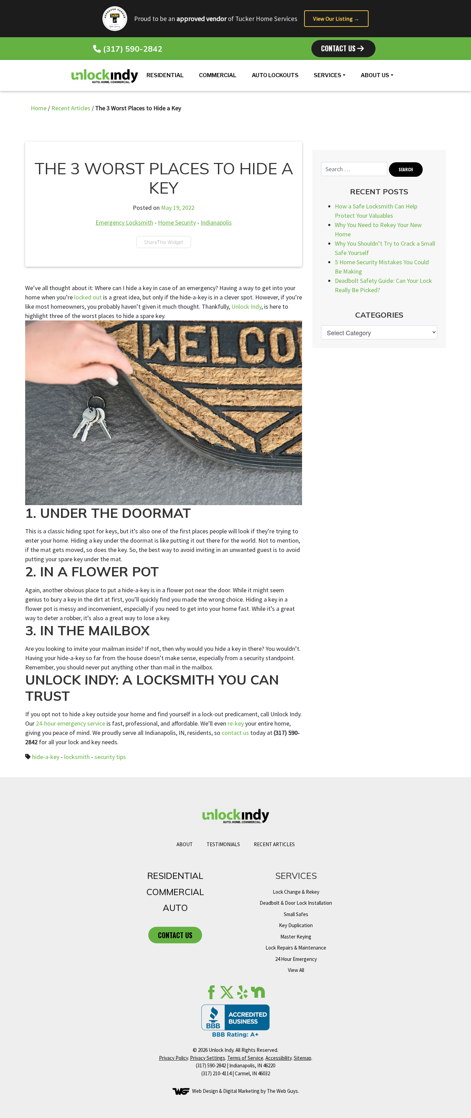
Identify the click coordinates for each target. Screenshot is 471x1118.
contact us (235, 733)
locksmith (77, 757)
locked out (88, 297)
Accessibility (278, 1058)
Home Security (177, 222)
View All (296, 970)
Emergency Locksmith (124, 222)
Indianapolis (216, 222)
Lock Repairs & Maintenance (295, 947)
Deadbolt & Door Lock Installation (296, 903)
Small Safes (296, 914)
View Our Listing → (336, 18)
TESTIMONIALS (223, 844)
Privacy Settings (207, 1058)
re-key (236, 723)
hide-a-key (45, 757)
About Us (375, 75)
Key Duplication (296, 925)
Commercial (218, 75)
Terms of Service (245, 1058)
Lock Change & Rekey (296, 892)
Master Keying (295, 936)
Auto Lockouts (275, 75)
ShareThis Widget (163, 242)
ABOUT (185, 844)
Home (39, 108)
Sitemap (302, 1058)
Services (327, 75)
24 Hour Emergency (296, 959)
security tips (110, 757)
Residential (165, 75)
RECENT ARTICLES (274, 844)
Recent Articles (70, 108)
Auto (175, 907)
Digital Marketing (241, 1091)
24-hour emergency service (70, 723)
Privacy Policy (173, 1058)
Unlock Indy (246, 306)
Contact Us (339, 48)
